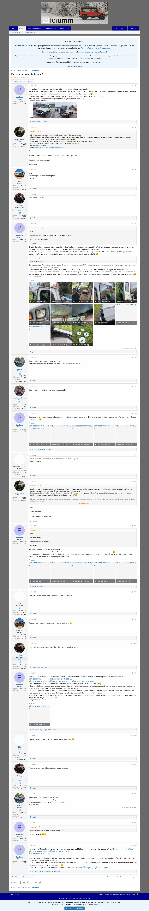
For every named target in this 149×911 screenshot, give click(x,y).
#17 (135, 764)
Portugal (24, 147)
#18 (135, 794)
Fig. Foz (24, 408)
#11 (135, 526)
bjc (19, 747)
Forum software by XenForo (74, 898)
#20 (135, 845)
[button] (43, 28)
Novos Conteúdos (34, 28)
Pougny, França (22, 759)
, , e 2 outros (44, 730)
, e (41, 449)
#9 (136, 455)
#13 (135, 619)
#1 (136, 85)
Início (14, 28)
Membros (50, 28)
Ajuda (128, 894)
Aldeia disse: (34, 258)
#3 (136, 170)
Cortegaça (23, 476)
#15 (135, 673)
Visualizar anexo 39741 (41, 147)
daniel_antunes (19, 398)
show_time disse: (35, 228)
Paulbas (15, 77)
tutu (19, 603)
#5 (136, 223)
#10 (135, 481)
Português (15, 894)
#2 (136, 127)
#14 (135, 643)
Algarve (24, 189)
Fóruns (22, 28)
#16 (135, 735)
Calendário (62, 28)
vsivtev (19, 181)
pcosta (19, 369)
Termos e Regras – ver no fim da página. (96, 48)
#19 (135, 823)
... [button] (20, 81)
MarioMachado (19, 467)
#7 (136, 386)
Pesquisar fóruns (29, 32)
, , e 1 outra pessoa (46, 871)
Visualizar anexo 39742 (56, 147)
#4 (136, 194)
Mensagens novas (16, 32)
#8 (136, 413)
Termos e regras (103, 894)
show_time (19, 139)
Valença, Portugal (21, 381)
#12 (135, 592)
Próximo (29, 81)
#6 (136, 357)
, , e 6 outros (40, 122)
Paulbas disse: (34, 132)
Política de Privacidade (117, 894)
